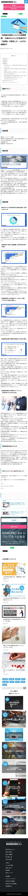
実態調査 (11, 48)
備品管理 (6, 682)
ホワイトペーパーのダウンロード (10, 82)
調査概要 (5, 60)
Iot (23, 679)
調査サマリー (6, 58)
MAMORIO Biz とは (10, 849)
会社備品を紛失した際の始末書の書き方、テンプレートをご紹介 (14, 620)
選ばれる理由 (9, 852)
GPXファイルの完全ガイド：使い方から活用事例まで (14, 670)
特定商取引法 (9, 886)
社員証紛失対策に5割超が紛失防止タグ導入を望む (16, 75)
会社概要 (8, 876)
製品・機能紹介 (9, 854)
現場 (23, 682)
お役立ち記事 (9, 859)
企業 (18, 682)
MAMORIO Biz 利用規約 (11, 883)
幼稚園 (12, 679)
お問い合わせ (14, 8)
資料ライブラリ (9, 873)
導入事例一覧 (9, 857)
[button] (26, 1)
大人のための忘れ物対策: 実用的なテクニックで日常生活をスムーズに (14, 599)
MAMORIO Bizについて (9, 80)
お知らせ (8, 863)
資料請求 (14, 5)
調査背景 (5, 61)
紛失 (12, 682)
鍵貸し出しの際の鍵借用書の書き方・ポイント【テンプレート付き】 (13, 646)
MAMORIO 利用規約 (10, 881)
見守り (18, 679)
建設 (5, 684)
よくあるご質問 (9, 865)
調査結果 (5, 63)
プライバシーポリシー (11, 878)
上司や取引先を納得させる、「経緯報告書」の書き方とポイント (14, 577)
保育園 (5, 679)
